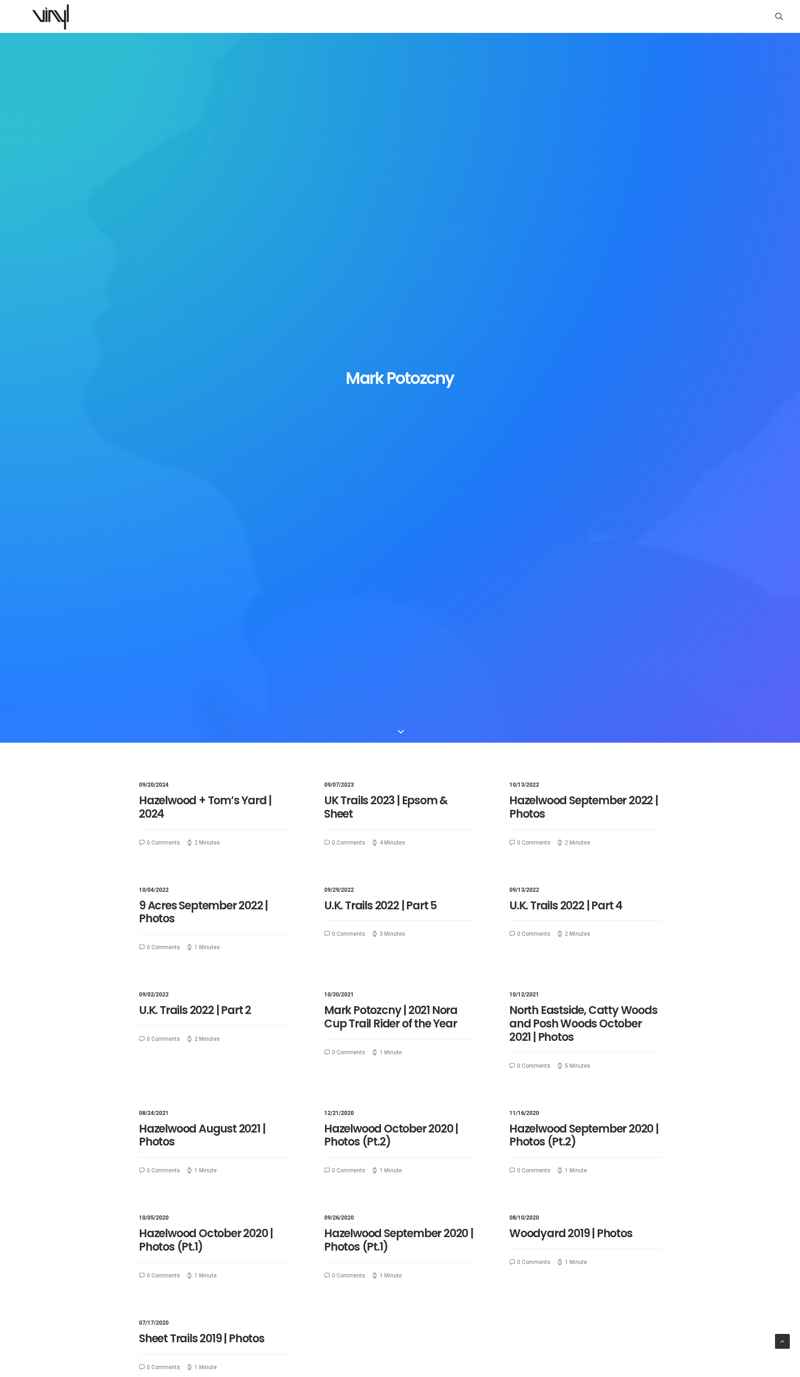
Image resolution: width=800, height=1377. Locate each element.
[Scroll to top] (782, 1341)
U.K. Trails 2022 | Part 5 (380, 905)
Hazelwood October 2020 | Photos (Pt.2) (391, 1135)
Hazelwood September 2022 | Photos (583, 807)
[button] (779, 16)
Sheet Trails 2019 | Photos (201, 1338)
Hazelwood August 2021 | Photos (202, 1135)
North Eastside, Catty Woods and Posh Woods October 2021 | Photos (583, 1023)
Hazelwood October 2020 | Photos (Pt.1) (206, 1240)
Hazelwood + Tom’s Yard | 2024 (205, 807)
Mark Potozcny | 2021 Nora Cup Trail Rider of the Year (390, 1016)
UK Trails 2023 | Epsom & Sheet (386, 807)
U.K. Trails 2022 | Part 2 (195, 1010)
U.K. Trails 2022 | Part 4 (565, 905)
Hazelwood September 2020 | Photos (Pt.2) (583, 1135)
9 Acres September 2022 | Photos (203, 912)
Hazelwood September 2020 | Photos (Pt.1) (398, 1240)
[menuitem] (779, 16)
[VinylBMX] (53, 16)
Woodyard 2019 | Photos (570, 1233)
